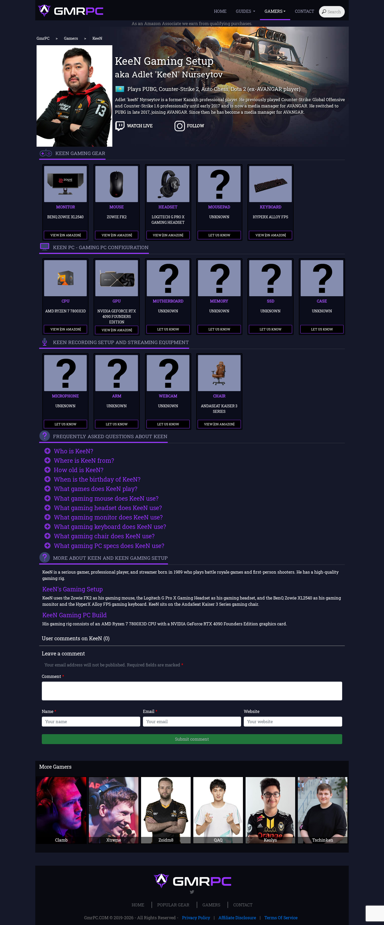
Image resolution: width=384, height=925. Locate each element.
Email (150, 711)
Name (49, 711)
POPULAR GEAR (173, 904)
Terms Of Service (281, 917)
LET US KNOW (219, 235)
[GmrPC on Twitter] (192, 892)
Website (251, 711)
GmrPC (43, 38)
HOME (220, 11)
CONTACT (304, 11)
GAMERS (211, 904)
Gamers (71, 38)
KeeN (97, 38)
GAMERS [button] (273, 11)
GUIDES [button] (244, 11)
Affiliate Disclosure (237, 917)
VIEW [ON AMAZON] (65, 235)
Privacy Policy (196, 917)
